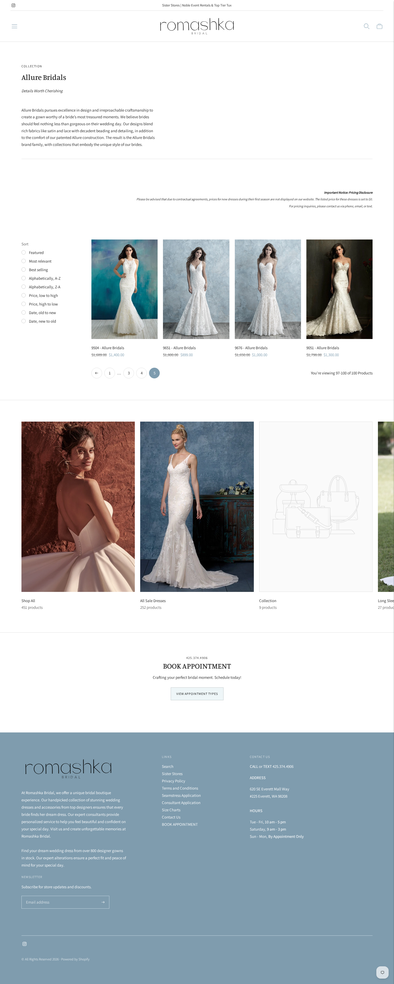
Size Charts (171, 809)
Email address (37, 896)
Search (167, 766)
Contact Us (171, 817)
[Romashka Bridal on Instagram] (13, 5)
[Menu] (14, 26)
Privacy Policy (173, 780)
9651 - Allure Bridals (179, 347)
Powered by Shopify (75, 959)
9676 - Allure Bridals (251, 347)
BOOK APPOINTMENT (180, 824)
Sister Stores (172, 773)
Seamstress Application (181, 795)
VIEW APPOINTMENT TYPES (197, 694)
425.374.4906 (197, 658)
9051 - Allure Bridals (322, 347)
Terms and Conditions (180, 788)
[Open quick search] (366, 26)
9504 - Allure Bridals (107, 347)
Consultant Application (181, 802)
